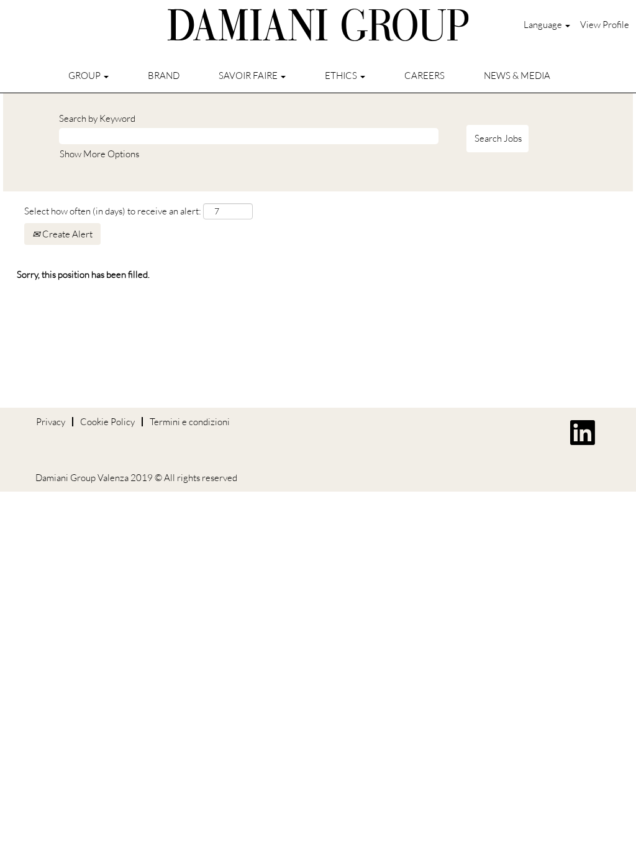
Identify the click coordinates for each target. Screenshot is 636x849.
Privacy (50, 422)
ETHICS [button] (342, 75)
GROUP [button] (85, 75)
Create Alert (66, 234)
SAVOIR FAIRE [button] (249, 75)
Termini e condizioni (190, 422)
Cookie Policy (107, 422)
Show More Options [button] (99, 154)
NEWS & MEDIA (517, 75)
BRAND (163, 75)
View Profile (604, 24)
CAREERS (424, 75)
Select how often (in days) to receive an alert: (112, 211)
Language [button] (544, 24)
